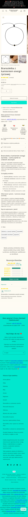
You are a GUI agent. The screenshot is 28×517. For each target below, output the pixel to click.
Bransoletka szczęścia (22, 500)
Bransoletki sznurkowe (7, 234)
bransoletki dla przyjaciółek (19, 490)
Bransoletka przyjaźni (20, 501)
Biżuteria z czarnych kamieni (9, 231)
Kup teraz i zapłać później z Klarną (11, 420)
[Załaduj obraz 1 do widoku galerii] (5, 59)
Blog (4, 389)
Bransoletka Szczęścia (8, 417)
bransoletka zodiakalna (17, 360)
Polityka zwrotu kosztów (11, 477)
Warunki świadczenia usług (10, 479)
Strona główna (6, 379)
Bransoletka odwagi (20, 505)
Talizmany (4, 237)
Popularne (16, 234)
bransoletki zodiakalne (20, 366)
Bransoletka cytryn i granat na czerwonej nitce (13, 424)
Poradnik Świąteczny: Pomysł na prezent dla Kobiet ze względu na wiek (13, 433)
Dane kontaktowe (14, 482)
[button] (3, 11)
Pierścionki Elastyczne (8, 406)
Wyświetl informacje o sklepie (10, 111)
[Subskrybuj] (23, 353)
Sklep (4, 383)
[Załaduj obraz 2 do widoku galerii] (14, 59)
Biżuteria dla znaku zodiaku (10, 413)
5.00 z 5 (18, 263)
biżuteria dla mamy (19, 494)
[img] (4, 288)
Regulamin (5, 396)
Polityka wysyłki (21, 479)
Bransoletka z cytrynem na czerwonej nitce (13, 429)
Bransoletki (19, 231)
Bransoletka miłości (16, 507)
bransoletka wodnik (5, 494)
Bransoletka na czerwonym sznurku (12, 403)
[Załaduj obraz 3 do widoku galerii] (22, 59)
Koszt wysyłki (13, 84)
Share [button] (4, 227)
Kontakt (5, 400)
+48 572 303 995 (12, 119)
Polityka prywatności (22, 477)
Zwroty (5, 393)
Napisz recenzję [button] (14, 279)
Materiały (5, 386)
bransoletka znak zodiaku (16, 362)
